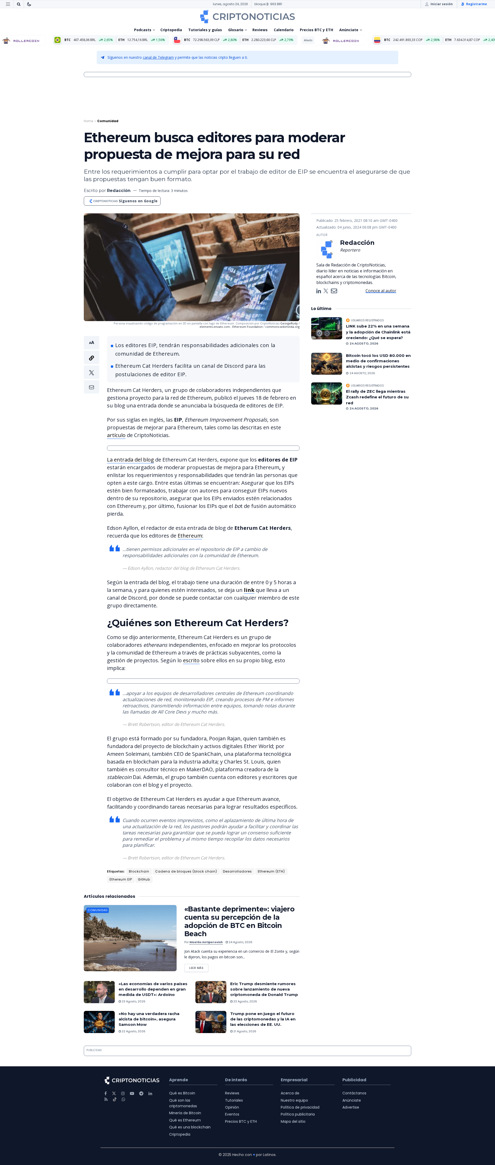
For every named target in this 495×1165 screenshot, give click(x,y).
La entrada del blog (130, 459)
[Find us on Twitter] (114, 1093)
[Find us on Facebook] (105, 1093)
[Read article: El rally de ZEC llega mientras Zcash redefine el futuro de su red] (326, 393)
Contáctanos (354, 1093)
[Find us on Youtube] (132, 1093)
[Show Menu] (8, 4)
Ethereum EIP (121, 879)
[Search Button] (18, 4)
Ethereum (190, 535)
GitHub (144, 879)
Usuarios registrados (367, 320)
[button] (91, 364)
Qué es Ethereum (185, 1120)
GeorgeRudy (289, 323)
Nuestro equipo (294, 1100)
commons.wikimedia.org (282, 327)
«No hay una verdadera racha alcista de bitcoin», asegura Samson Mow (149, 1019)
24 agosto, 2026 (240, 942)
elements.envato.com (215, 327)
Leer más (198, 967)
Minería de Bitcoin (185, 1113)
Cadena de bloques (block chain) (186, 871)
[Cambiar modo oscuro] (29, 4)
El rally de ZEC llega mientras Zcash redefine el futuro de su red (377, 397)
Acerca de (290, 1093)
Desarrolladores (237, 871)
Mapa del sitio (293, 1121)
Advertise (350, 1107)
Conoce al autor (381, 291)
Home (88, 121)
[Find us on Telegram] (141, 1093)
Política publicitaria (298, 1114)
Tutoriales (234, 1100)
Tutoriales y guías (205, 29)
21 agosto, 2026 (244, 1031)
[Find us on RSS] (106, 1099)
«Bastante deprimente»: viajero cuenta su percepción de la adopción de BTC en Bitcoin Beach (239, 921)
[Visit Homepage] (247, 16)
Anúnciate (348, 29)
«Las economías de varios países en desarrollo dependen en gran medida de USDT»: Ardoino (153, 989)
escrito (191, 660)
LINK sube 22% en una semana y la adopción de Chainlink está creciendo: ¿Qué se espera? (378, 332)
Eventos (232, 1114)
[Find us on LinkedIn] (150, 1093)
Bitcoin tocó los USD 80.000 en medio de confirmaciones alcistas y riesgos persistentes (378, 361)
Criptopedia (171, 29)
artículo (116, 435)
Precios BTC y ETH (316, 29)
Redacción (118, 190)
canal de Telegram (158, 57)
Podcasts (142, 29)
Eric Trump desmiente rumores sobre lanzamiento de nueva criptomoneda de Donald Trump (264, 989)
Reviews (260, 29)
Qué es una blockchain (190, 1127)
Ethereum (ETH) (271, 871)
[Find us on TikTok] (115, 1099)
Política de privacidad (300, 1107)
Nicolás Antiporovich (206, 942)
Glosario (235, 29)
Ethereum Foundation (247, 327)
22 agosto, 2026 (133, 1031)
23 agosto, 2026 (133, 1001)
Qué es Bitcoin (182, 1093)
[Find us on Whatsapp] (123, 1099)
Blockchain (139, 871)
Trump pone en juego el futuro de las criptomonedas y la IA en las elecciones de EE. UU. (262, 1019)
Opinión (232, 1107)
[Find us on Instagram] (123, 1093)
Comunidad (107, 121)
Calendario (284, 29)
